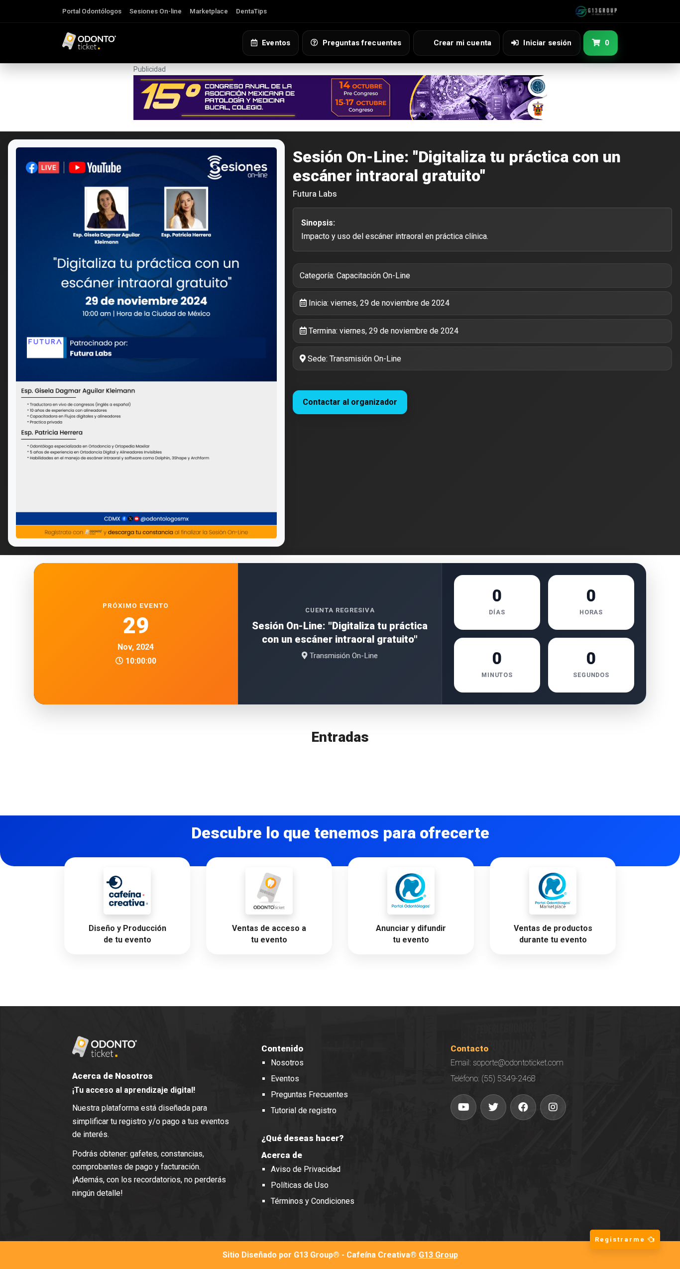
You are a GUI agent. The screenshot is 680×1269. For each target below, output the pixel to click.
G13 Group (438, 1255)
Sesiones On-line (155, 11)
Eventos (285, 1078)
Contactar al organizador (350, 402)
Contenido (282, 1048)
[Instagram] (553, 1107)
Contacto (469, 1048)
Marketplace (209, 11)
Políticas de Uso (300, 1185)
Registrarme (621, 1239)
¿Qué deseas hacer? (302, 1138)
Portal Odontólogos (91, 11)
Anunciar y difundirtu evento (411, 933)
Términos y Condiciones (312, 1201)
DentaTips (251, 11)
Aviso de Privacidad (305, 1169)
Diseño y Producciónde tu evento (127, 933)
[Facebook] (523, 1107)
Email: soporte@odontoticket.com (507, 1062)
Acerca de (281, 1155)
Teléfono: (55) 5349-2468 (493, 1078)
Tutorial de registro (304, 1110)
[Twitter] (493, 1107)
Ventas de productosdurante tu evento (553, 933)
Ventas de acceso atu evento (269, 933)
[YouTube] (463, 1107)
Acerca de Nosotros (112, 1076)
